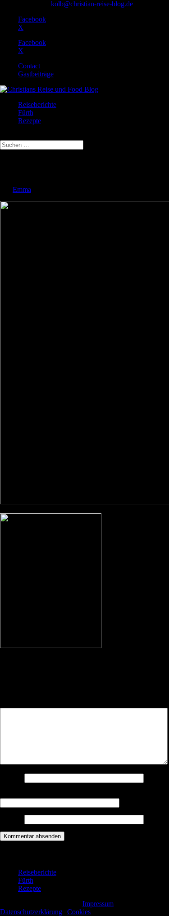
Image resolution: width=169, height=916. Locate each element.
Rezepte (29, 121)
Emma (22, 189)
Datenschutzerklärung (31, 912)
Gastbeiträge (36, 74)
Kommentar (19, 703)
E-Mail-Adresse (25, 794)
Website (11, 819)
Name (11, 778)
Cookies (79, 912)
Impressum (98, 903)
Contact (29, 66)
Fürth (25, 112)
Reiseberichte (37, 104)
